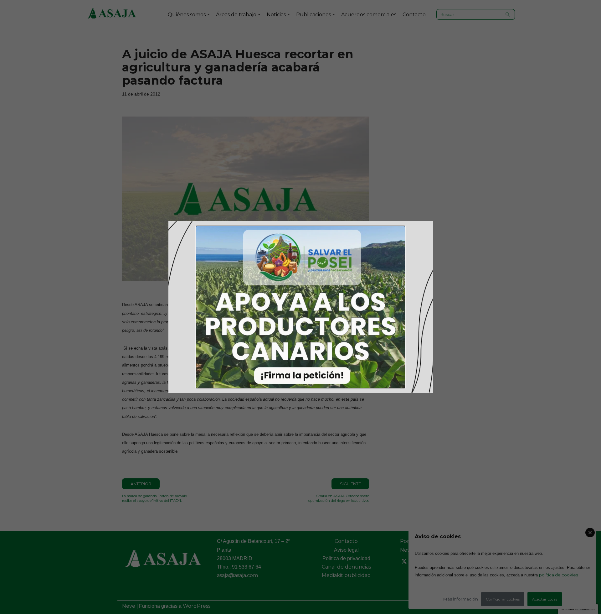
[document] (300, 307)
